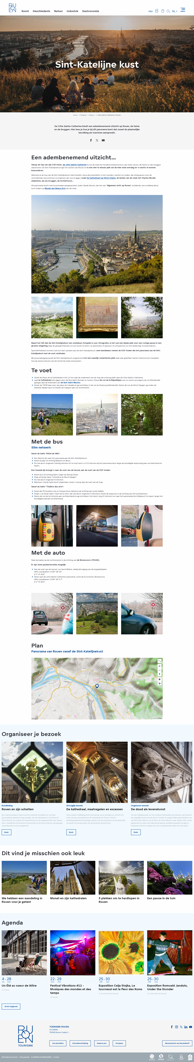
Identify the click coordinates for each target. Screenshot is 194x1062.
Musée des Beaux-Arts (55, 188)
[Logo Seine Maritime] (161, 1057)
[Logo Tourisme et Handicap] (181, 1057)
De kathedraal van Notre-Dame (101, 178)
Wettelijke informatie (10, 1057)
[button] (168, 11)
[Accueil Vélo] (190, 1057)
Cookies (56, 1057)
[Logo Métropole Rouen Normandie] (152, 1057)
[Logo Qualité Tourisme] (170, 1057)
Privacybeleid (24, 1057)
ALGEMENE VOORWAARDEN (41, 1057)
